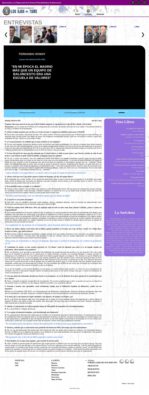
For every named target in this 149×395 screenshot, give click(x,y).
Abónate (100, 12)
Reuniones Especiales (58, 372)
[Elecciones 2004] (20, 34)
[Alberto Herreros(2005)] (70, 34)
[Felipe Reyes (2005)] (45, 34)
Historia (54, 363)
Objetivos (93, 366)
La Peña (88, 14)
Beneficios (93, 372)
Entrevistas (55, 377)
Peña (16, 363)
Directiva (54, 365)
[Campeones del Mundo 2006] (120, 34)
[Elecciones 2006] (95, 34)
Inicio (77, 12)
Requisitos (93, 369)
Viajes (53, 370)
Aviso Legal (131, 383)
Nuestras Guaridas (57, 368)
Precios (92, 376)
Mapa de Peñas (56, 379)
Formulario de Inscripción (102, 363)
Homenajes (55, 375)
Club (16, 365)
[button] (62, 77)
